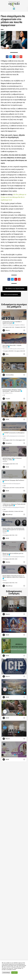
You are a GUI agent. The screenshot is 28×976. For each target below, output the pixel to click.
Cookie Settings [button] (6, 972)
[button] (7, 56)
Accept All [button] (14, 972)
